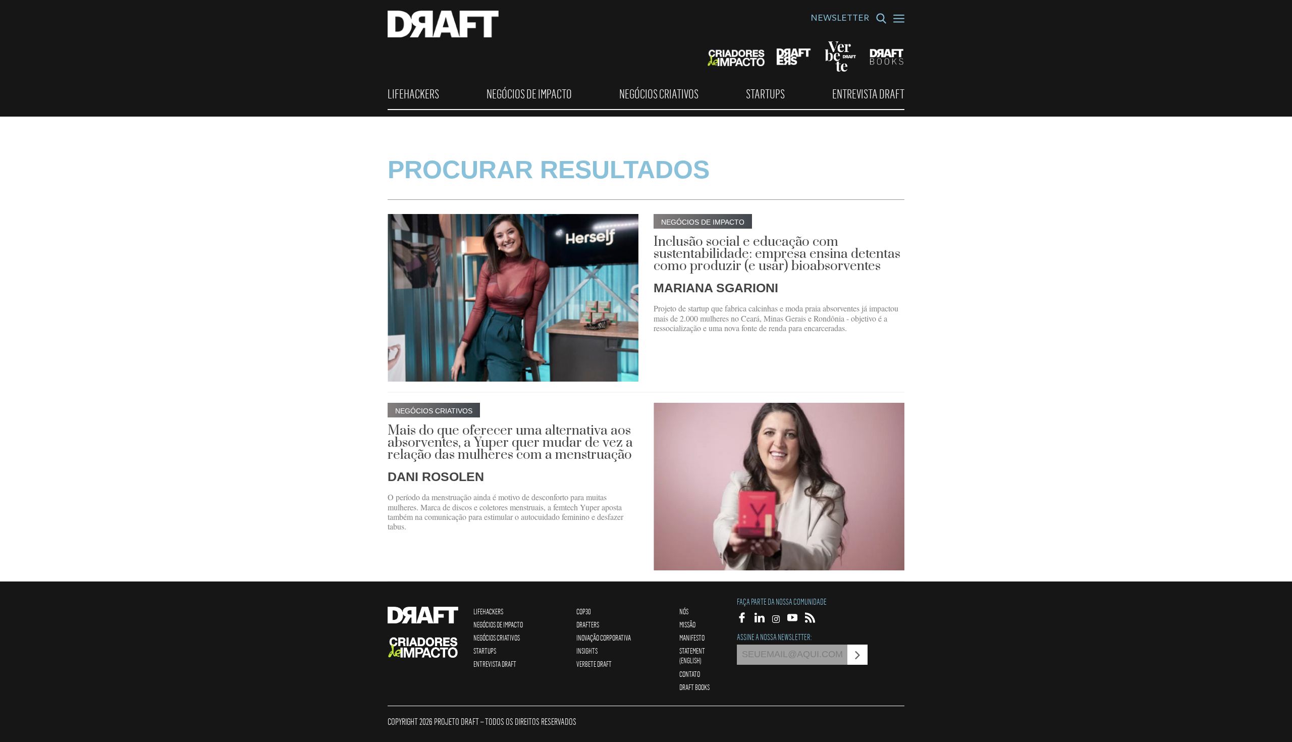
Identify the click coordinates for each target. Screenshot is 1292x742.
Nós (683, 611)
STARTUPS (765, 93)
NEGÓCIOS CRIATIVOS (658, 93)
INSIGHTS (587, 650)
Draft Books (694, 687)
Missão (687, 624)
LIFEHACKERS (413, 93)
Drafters (587, 624)
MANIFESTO (692, 637)
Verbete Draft (594, 663)
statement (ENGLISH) (692, 655)
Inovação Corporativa (603, 637)
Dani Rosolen (436, 476)
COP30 (583, 611)
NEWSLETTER (840, 19)
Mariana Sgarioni (716, 288)
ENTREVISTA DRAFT (868, 93)
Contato (689, 673)
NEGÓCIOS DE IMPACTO (529, 93)
